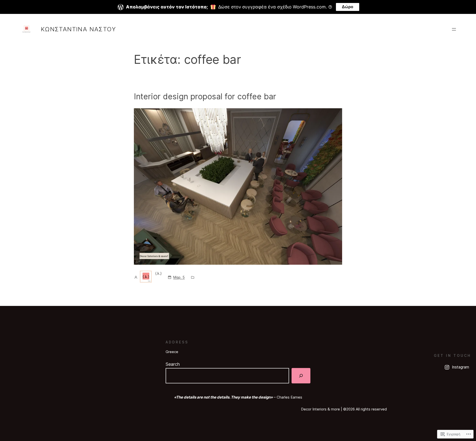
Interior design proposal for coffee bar (205, 96)
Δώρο (347, 7)
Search (173, 364)
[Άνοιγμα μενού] (454, 29)
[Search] (301, 376)
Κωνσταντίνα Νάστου (78, 29)
